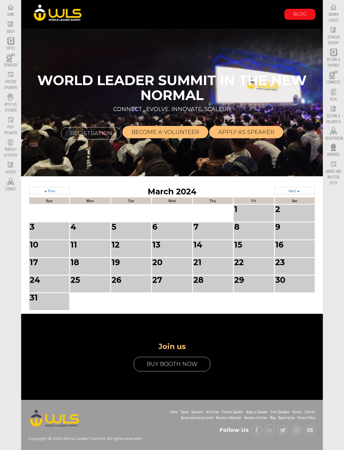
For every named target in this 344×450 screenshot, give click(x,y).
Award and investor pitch (197, 418)
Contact (310, 412)
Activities (212, 412)
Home (174, 412)
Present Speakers (10, 85)
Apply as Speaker (10, 107)
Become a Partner (333, 62)
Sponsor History (333, 40)
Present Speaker (232, 412)
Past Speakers (10, 130)
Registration (91, 133)
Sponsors (197, 412)
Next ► (294, 190)
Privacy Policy (306, 418)
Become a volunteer (165, 132)
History (297, 412)
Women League (333, 17)
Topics (184, 412)
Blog (299, 14)
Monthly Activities (10, 152)
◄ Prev (49, 190)
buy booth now (172, 364)
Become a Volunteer (333, 119)
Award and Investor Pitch (333, 177)
